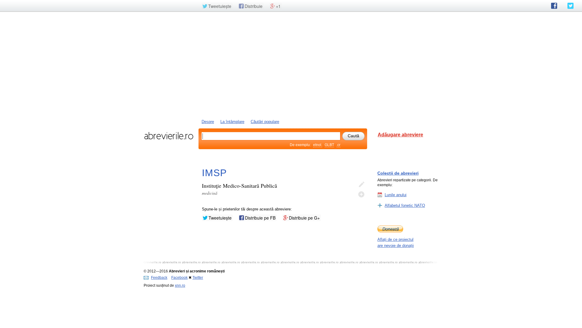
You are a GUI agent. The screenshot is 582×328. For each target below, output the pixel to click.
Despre (208, 121)
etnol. (317, 145)
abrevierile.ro (168, 136)
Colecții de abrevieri (398, 173)
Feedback (159, 277)
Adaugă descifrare (361, 194)
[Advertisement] (291, 64)
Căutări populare (265, 121)
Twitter (197, 277)
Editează (361, 185)
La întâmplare (232, 121)
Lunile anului (395, 195)
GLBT (329, 145)
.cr (338, 145)
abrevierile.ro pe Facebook (554, 6)
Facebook (179, 277)
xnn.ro (180, 285)
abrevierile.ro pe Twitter (570, 6)
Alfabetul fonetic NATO (405, 205)
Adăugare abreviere (400, 134)
